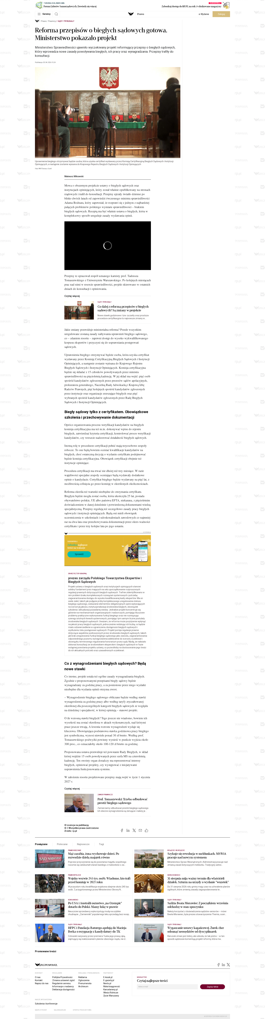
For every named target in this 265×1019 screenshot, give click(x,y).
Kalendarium (60, 1010)
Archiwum (83, 986)
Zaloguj (221, 14)
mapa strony (41, 1010)
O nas (37, 977)
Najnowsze (83, 844)
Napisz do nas (41, 983)
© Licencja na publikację (76, 825)
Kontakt (38, 980)
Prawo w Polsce (74, 875)
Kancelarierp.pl (110, 989)
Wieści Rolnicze (110, 992)
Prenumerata (84, 983)
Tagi (101, 844)
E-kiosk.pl (107, 977)
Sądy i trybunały (66, 21)
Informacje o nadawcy (63, 986)
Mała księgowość (111, 986)
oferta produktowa (82, 1010)
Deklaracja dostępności (63, 989)
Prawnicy (52, 21)
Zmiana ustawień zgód (63, 980)
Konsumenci (73, 900)
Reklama (82, 977)
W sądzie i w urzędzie (176, 850)
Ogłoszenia (83, 980)
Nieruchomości (173, 875)
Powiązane (41, 844)
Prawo (140, 14)
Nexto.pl (107, 983)
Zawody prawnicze (105, 794)
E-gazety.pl (108, 980)
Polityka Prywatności (62, 977)
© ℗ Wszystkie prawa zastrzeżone (81, 828)
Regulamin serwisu (61, 983)
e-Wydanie (204, 14)
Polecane (62, 844)
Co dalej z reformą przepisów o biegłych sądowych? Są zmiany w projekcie (123, 308)
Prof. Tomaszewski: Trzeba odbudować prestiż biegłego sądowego (123, 801)
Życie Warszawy (111, 995)
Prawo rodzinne (74, 850)
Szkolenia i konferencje (46, 1003)
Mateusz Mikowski (74, 176)
